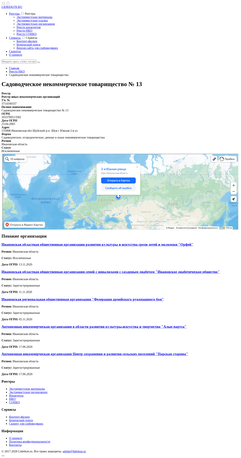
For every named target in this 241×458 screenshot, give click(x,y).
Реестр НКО (24, 30)
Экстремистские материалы (34, 17)
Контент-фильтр (27, 41)
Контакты (15, 445)
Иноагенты (16, 395)
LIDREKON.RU (12, 6)
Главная (14, 68)
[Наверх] (3, 455)
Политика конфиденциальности (29, 441)
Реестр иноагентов (29, 27)
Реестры (14, 13)
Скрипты (15, 51)
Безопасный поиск (28, 44)
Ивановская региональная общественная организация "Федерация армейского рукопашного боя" (83, 299)
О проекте (15, 54)
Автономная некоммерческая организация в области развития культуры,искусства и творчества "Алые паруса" (94, 327)
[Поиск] (38, 62)
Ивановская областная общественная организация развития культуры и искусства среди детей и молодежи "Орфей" (97, 244)
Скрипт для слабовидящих (26, 423)
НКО (12, 399)
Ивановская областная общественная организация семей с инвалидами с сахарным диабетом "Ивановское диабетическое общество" (111, 272)
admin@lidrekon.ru (74, 451)
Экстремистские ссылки (32, 20)
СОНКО (14, 402)
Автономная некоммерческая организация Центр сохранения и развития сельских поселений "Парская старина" (95, 354)
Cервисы (15, 37)
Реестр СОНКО (27, 34)
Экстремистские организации (36, 23)
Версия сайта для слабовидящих (37, 48)
